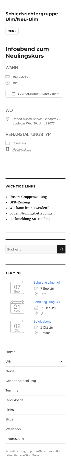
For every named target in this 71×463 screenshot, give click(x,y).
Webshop (13, 429)
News (10, 371)
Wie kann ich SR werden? (29, 208)
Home (10, 352)
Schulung (19, 143)
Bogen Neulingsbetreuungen (32, 213)
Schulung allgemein (48, 282)
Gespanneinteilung (21, 381)
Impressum (15, 439)
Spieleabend (42, 321)
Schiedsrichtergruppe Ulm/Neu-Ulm (32, 16)
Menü (12, 30)
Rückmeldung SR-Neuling (29, 219)
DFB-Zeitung (19, 202)
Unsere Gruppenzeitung (28, 197)
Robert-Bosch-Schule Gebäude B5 (36, 119)
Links (10, 410)
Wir (8, 361)
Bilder (10, 419)
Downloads (14, 400)
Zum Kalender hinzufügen (37, 94)
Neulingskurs (21, 149)
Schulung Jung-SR (47, 302)
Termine (12, 390)
